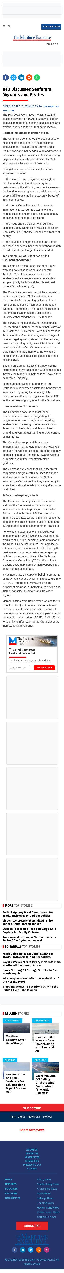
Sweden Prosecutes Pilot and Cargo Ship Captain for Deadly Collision (29, 930)
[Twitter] (30, 1250)
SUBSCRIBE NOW (51, 27)
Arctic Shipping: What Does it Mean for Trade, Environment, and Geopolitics (28, 914)
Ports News (44, 1193)
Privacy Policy (32, 1164)
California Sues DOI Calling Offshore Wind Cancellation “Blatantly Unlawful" (45, 1084)
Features (11, 1184)
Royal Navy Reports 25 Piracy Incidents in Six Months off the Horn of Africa (32, 963)
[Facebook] (14, 1250)
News (8, 1179)
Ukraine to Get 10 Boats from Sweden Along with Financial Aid (45, 1043)
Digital (21, 1116)
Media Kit (52, 43)
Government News (48, 1207)
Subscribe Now (44, 668)
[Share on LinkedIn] (21, 77)
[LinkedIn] (22, 1250)
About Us (32, 1149)
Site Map (32, 1168)
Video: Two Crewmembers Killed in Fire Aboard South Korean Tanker (28, 922)
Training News (45, 1202)
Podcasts (11, 1188)
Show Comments (32, 1130)
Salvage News (45, 1198)
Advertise (32, 1153)
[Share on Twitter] (13, 77)
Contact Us (32, 1161)
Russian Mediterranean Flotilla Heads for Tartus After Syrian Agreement (29, 938)
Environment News (48, 1212)
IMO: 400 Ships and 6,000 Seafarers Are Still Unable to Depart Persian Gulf (16, 1083)
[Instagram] (46, 1250)
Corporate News (46, 1216)
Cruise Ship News (47, 1188)
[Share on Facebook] (6, 77)
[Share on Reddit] (29, 77)
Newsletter (34, 1116)
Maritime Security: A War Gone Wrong (16, 1040)
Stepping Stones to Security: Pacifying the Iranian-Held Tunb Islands (30, 988)
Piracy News (44, 1179)
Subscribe (32, 1226)
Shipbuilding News (48, 1184)
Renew (47, 1116)
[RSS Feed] (38, 1250)
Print (12, 1116)
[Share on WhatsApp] (37, 77)
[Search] (9, 27)
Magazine (11, 1193)
